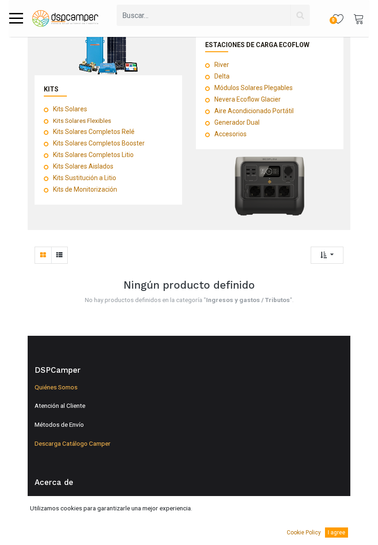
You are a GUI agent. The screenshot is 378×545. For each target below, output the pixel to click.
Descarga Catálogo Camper (73, 443)
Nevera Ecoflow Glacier (247, 99)
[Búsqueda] (300, 15)
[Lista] (59, 255)
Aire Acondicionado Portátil (254, 111)
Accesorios (230, 134)
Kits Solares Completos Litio (93, 154)
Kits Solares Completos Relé (94, 131)
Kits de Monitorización (85, 189)
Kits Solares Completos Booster (99, 143)
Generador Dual (237, 122)
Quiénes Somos (56, 387)
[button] (327, 255)
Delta (222, 76)
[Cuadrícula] (43, 255)
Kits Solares (70, 109)
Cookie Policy (304, 532)
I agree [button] (336, 532)
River (221, 64)
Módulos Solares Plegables (253, 87)
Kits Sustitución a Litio (84, 178)
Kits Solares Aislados (83, 166)
